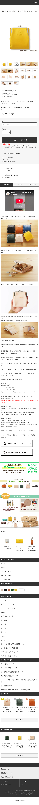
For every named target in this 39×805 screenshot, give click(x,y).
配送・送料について (9, 792)
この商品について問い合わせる (10, 175)
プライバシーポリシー (11, 794)
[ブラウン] (9, 590)
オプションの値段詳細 (7, 157)
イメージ (19, 184)
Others (21, 590)
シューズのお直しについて (9, 668)
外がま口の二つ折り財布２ (11, 96)
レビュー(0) (32, 184)
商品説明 (6, 184)
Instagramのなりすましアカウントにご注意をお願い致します (19, 681)
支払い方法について (29, 790)
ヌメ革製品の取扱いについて (9, 676)
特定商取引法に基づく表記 (9, 161)
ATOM (31, 794)
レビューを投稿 (6, 170)
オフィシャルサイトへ (9, 790)
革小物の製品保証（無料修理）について (12, 672)
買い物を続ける (6, 177)
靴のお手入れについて (7, 664)
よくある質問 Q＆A (6, 785)
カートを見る (23, 781)
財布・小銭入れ (13, 90)
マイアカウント (4, 781)
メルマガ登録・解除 (21, 794)
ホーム (3, 90)
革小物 (7, 90)
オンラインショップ (19, 790)
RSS (28, 794)
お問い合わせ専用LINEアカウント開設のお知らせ (15, 690)
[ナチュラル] (2, 590)
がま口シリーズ (9, 92)
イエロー (8, 93)
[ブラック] (5, 590)
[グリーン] (12, 590)
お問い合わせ (23, 785)
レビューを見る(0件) (7, 168)
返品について (5, 159)
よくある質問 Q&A (6, 686)
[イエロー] (15, 590)
